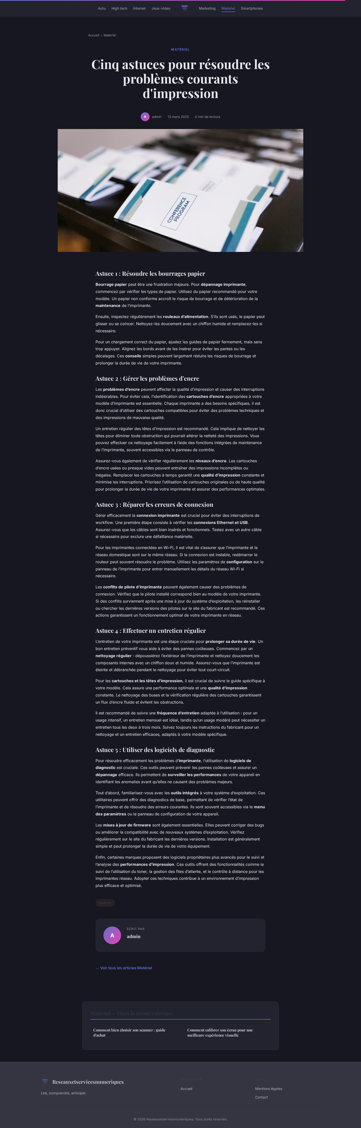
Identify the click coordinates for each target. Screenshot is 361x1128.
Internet (139, 8)
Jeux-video (161, 8)
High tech (119, 8)
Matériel (228, 8)
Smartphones (252, 8)
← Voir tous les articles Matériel (124, 968)
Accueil (93, 35)
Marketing (207, 8)
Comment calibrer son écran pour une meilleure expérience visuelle (220, 1032)
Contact (261, 1097)
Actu (102, 8)
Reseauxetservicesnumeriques (88, 1081)
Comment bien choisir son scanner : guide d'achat (129, 1032)
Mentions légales (268, 1088)
